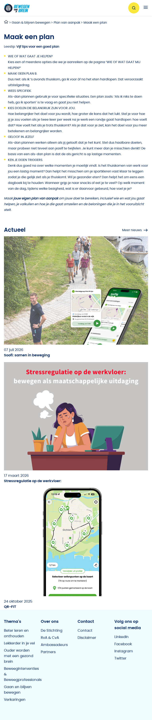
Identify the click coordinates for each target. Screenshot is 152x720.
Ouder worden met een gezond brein (18, 656)
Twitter (120, 658)
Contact (85, 631)
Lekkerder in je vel (19, 643)
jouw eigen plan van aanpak (35, 198)
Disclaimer (87, 638)
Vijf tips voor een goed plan (37, 46)
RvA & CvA (50, 638)
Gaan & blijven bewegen (31, 22)
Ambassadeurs (54, 645)
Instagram (123, 651)
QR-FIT (10, 607)
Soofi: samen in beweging (27, 355)
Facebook (123, 644)
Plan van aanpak (67, 22)
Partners (48, 652)
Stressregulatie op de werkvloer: (32, 481)
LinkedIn (121, 637)
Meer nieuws (132, 230)
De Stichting (51, 631)
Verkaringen (15, 700)
